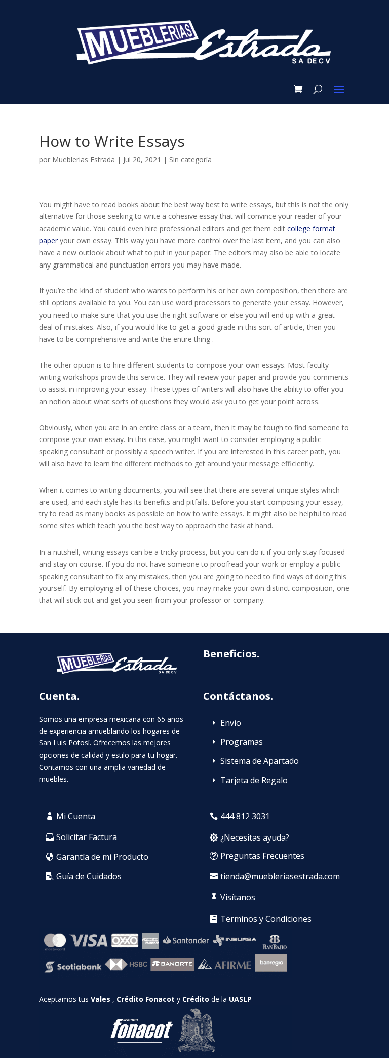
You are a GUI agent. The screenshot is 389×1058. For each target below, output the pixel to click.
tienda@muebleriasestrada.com (280, 876)
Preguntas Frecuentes (262, 855)
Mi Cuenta (75, 816)
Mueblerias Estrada (83, 159)
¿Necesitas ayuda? (254, 837)
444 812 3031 (245, 816)
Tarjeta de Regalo (254, 780)
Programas (241, 741)
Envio (230, 722)
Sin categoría (190, 159)
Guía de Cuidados (89, 876)
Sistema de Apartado (259, 760)
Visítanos (237, 897)
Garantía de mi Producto (102, 856)
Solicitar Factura (86, 837)
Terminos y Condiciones (266, 918)
